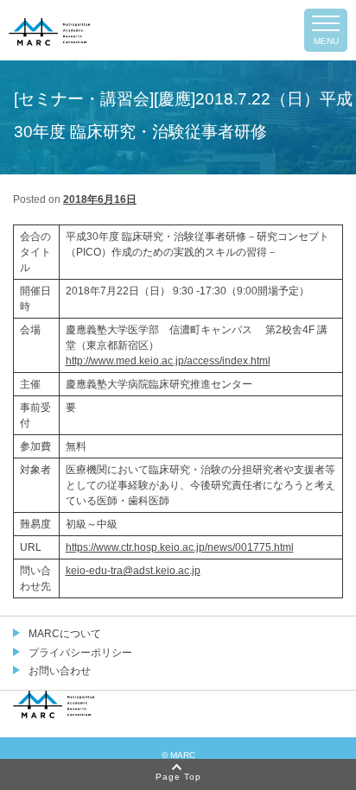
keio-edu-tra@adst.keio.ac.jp (133, 571)
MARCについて (65, 634)
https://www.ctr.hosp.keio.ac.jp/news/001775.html (180, 547)
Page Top (178, 776)
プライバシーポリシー (80, 653)
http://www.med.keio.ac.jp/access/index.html (168, 361)
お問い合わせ (60, 671)
